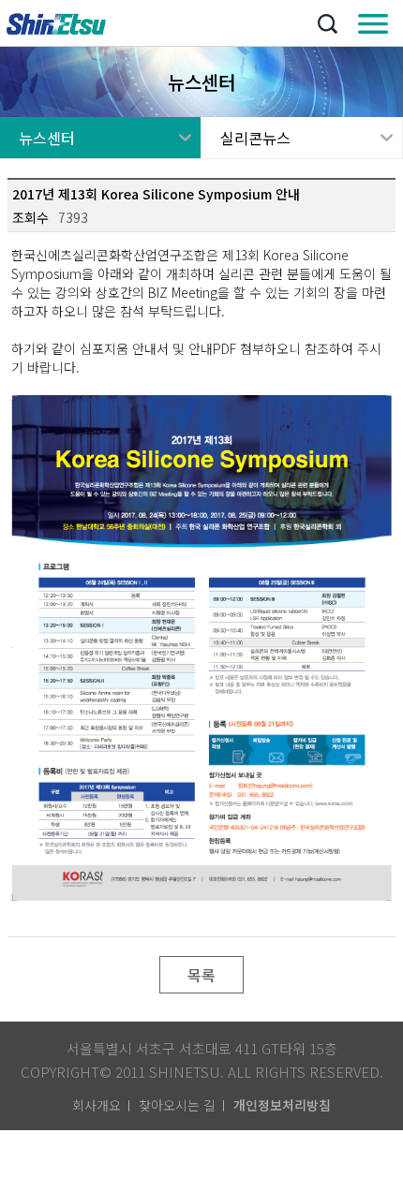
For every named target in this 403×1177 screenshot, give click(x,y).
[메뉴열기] (373, 23)
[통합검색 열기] (327, 23)
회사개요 (96, 1105)
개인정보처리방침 (282, 1105)
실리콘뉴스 (255, 137)
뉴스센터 (47, 137)
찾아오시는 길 (177, 1105)
